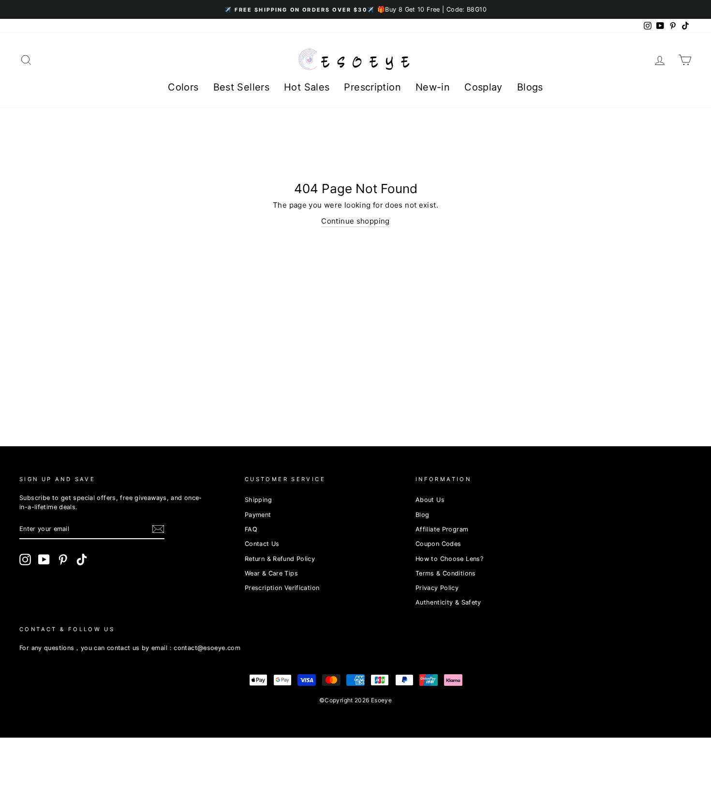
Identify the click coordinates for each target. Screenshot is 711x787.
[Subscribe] (158, 529)
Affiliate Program (441, 529)
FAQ (251, 529)
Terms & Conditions (445, 573)
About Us (429, 499)
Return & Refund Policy (280, 558)
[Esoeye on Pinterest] (63, 559)
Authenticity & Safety (448, 602)
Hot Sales (306, 87)
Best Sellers (241, 87)
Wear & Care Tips (271, 573)
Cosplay (483, 87)
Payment (258, 514)
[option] (355, 9)
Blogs (530, 87)
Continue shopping (355, 221)
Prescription (372, 87)
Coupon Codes (438, 543)
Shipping (258, 499)
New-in (432, 87)
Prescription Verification (282, 587)
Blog (422, 514)
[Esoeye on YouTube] (44, 559)
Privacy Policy (437, 587)
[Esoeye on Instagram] (25, 559)
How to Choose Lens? (449, 558)
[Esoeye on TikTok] (82, 559)
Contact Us (262, 543)
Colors (183, 87)
